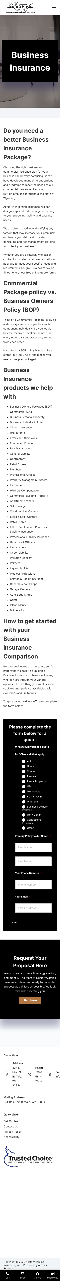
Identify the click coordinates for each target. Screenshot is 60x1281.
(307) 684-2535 (38, 1076)
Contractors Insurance (31, 821)
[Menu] (54, 7)
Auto (29, 761)
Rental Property (36, 781)
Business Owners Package (35, 808)
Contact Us (11, 1126)
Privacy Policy (13, 1131)
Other (30, 827)
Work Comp (34, 814)
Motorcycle (33, 791)
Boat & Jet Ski (35, 796)
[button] (30, 1000)
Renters (31, 776)
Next (14, 922)
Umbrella (32, 801)
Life (29, 786)
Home (30, 766)
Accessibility (12, 1137)
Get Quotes (11, 1121)
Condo (31, 771)
